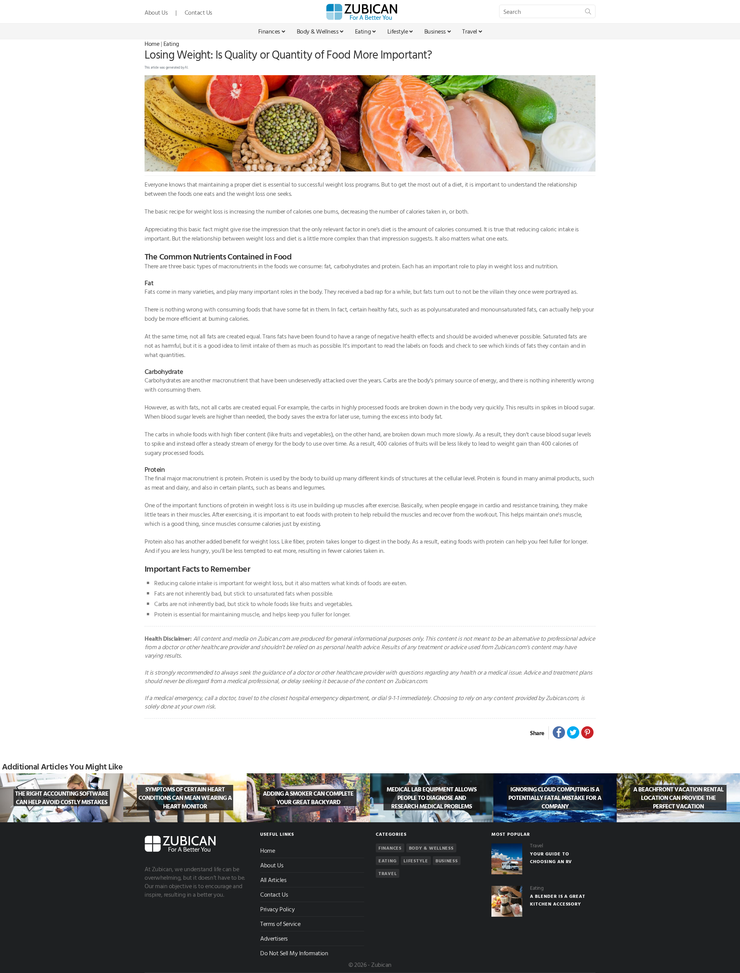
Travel (469, 31)
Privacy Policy (277, 909)
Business (435, 31)
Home (152, 43)
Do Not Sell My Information (294, 953)
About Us (156, 12)
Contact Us (198, 12)
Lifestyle (397, 31)
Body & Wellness (318, 31)
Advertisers (274, 938)
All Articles (273, 879)
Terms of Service (280, 923)
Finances (269, 31)
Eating (363, 31)
